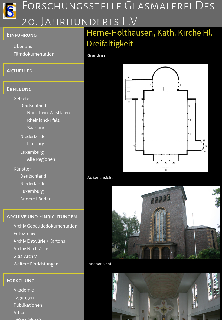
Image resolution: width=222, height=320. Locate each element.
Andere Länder (35, 199)
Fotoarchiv (24, 233)
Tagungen (24, 297)
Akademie (24, 290)
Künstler (22, 169)
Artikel (20, 313)
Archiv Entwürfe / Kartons (39, 241)
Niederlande (32, 136)
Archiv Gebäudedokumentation (45, 226)
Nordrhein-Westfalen (48, 113)
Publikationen (28, 305)
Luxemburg (32, 152)
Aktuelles (19, 70)
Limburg (35, 143)
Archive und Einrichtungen (41, 216)
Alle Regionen (41, 159)
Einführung (21, 35)
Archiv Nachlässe (31, 249)
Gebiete (21, 98)
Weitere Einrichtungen (36, 264)
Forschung (20, 280)
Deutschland (33, 105)
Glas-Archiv (25, 256)
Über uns (23, 46)
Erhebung (19, 89)
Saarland (36, 128)
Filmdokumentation (34, 54)
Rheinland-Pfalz (43, 120)
